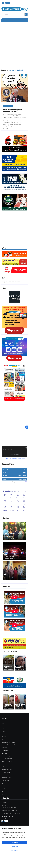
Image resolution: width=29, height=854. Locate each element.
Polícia (3, 783)
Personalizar (15, 846)
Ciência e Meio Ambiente (8, 742)
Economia (4, 728)
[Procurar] (26, 14)
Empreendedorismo (6, 758)
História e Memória (6, 769)
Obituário (4, 794)
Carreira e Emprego (6, 761)
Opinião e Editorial (6, 777)
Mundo (3, 734)
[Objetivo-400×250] (14, 170)
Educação (4, 747)
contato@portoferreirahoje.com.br (10, 813)
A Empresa (4, 802)
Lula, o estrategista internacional (12, 110)
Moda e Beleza (5, 772)
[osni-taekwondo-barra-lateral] (14, 210)
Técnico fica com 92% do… (8, 667)
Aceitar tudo (15, 842)
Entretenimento (5, 750)
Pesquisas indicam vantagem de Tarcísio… (20, 705)
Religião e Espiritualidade (8, 745)
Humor (5, 106)
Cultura (3, 764)
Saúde (3, 731)
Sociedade (4, 753)
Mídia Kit (3, 819)
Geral (2, 723)
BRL (26, 482)
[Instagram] (6, 3)
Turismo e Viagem (6, 756)
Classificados (5, 791)
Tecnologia (4, 739)
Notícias (11, 106)
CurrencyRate (20, 482)
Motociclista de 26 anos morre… (19, 667)
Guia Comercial (5, 786)
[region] (14, 840)
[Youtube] (8, 3)
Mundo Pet (4, 766)
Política (3, 726)
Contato (3, 805)
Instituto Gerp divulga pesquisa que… (8, 705)
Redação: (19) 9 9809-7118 (8, 808)
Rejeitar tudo (14, 850)
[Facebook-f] (3, 3)
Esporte (3, 736)
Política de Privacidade (7, 816)
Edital (3, 788)
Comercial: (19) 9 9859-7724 (9, 810)
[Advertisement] (14, 45)
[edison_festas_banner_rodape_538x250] (14, 643)
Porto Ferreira (5, 780)
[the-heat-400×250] (14, 143)
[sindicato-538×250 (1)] (14, 687)
